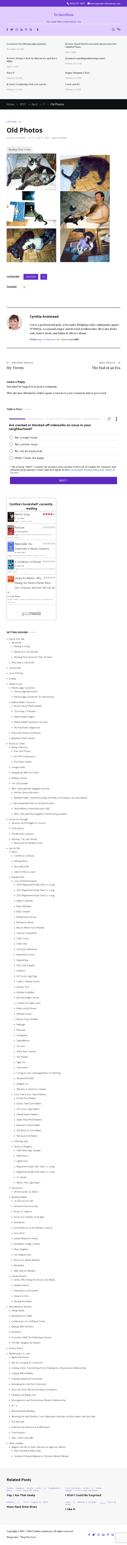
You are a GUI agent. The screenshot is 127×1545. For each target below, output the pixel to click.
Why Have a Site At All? (23, 662)
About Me (16, 642)
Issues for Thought (18, 819)
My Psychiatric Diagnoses (27, 727)
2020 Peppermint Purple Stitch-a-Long (36, 884)
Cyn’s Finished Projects (25, 881)
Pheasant (21, 1030)
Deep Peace (22, 1155)
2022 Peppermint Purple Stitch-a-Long (36, 895)
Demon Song (22, 514)
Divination (16, 1332)
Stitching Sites (21, 1141)
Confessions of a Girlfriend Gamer (28, 1321)
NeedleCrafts (18, 877)
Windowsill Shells (25, 1078)
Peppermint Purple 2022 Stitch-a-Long (36, 1172)
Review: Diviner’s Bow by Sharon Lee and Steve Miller (32, 60)
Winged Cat (22, 1083)
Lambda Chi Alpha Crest (29, 1003)
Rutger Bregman (15, 597)
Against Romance (20, 1357)
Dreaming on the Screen (26, 1290)
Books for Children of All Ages (29, 1217)
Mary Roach (21, 553)
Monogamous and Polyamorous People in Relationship (39, 1400)
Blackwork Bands (25, 922)
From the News (73, 1488)
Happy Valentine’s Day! (77, 72)
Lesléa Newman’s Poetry (26, 1238)
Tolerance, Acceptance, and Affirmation (31, 1427)
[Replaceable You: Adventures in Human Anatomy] (11, 550)
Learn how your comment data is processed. (80, 393)
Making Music (21, 861)
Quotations (17, 1188)
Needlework (54, 1488)
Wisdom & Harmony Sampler (31, 1089)
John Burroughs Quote (28, 997)
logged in (27, 386)
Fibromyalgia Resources (26, 691)
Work (9, 1490)
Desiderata (19, 1222)
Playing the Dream (23, 1301)
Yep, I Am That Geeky (21, 1495)
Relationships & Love (19, 1353)
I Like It (70, 1509)
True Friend (22, 1067)
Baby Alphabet (24, 906)
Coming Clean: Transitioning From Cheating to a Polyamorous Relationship (49, 1368)
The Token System (23, 762)
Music (15, 852)
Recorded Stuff (21, 866)
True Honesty (18, 1432)
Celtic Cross (23, 938)
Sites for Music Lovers (25, 871)
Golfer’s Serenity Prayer (28, 981)
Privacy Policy (16, 1348)
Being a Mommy (20, 747)
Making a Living (22, 646)
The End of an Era (106, 365)
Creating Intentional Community (27, 1378)
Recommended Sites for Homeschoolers (34, 803)
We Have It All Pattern (27, 1136)
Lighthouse (22, 1161)
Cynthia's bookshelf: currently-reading (31, 506)
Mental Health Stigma (24, 716)
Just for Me (14, 848)
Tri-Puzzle (21, 1177)
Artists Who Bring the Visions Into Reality (34, 1280)
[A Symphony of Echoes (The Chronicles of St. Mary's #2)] (11, 568)
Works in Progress (23, 1146)
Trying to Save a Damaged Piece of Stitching (39, 1073)
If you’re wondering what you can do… (27, 84)
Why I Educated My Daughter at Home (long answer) (40, 814)
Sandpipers (22, 1035)
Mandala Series (24, 1014)
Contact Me (15, 668)
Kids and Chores (22, 751)
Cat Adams (20, 518)
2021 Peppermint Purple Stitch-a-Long (35, 890)
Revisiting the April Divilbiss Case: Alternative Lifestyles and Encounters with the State (53, 1416)
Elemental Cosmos (26, 954)
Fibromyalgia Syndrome (23, 687)
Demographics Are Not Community (29, 1384)
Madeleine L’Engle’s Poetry (27, 1244)
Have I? (11, 72)
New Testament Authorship (27, 1450)
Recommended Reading (23, 1411)
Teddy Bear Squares (26, 1051)
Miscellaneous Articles (20, 1306)
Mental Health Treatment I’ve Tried (30, 722)
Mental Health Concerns (23, 702)
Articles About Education (26, 792)
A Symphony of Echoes (28, 562)
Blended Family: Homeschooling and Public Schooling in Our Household (50, 797)
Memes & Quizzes (87, 1502)
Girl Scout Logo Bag (27, 976)
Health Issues (16, 684)
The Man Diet (18, 1421)
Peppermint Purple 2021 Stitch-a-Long (35, 1166)
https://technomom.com (49, 339)
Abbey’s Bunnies (25, 901)
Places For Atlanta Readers (27, 1260)
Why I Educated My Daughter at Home (30, 788)
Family (10, 1488)
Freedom (21, 970)
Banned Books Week (22, 1316)
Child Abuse (18, 828)
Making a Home (19, 778)
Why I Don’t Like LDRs (22, 1438)
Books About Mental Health (28, 706)
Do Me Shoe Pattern (26, 1098)
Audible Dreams (21, 1285)
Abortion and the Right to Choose (28, 823)
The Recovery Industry (23, 833)
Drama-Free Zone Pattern (29, 1103)
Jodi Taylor (20, 566)
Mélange (21, 1024)
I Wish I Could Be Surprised (83, 1495)
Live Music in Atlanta (24, 855)
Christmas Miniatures (27, 949)
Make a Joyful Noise (26, 1008)
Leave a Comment (59, 138)
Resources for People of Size (28, 843)
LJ (20, 121)
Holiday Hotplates (25, 992)
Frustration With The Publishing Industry (31, 1337)
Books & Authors (23, 1211)
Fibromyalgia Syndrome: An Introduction (34, 697)
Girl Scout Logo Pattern (28, 1109)
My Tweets (20, 365)
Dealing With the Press (23, 1326)
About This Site (16, 639)
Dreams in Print (21, 1296)
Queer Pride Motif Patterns (29, 1119)
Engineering (22, 960)
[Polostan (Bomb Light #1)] (11, 534)
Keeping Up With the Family (25, 772)
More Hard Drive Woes (22, 1506)
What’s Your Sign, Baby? (28, 1182)
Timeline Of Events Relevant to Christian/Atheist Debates (41, 1456)
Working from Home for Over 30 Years (33, 657)
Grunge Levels (18, 767)
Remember (19, 1265)
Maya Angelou (21, 1249)
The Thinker (22, 1057)
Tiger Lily (21, 1062)
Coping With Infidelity (22, 1373)
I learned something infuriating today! (85, 58)
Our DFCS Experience (24, 756)
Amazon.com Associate (26, 1206)
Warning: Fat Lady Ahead (24, 839)
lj (24, 287)
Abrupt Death (18, 1310)
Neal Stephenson (22, 532)
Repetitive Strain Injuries (23, 738)
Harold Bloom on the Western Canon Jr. (33, 1227)
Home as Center (17, 743)
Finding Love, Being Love (24, 1395)
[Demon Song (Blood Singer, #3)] (11, 521)
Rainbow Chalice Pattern (28, 1125)
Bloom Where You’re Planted (30, 927)
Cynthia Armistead (16, 138)
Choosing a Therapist (25, 711)
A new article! (72, 84)
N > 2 (14, 1405)
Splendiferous (23, 1040)
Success (21, 1046)
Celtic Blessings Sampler (29, 1150)
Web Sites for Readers (25, 1270)
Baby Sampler (23, 911)
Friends (12, 678)
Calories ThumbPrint (26, 933)
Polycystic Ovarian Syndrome (26, 732)
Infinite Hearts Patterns (27, 1114)
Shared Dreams (19, 1276)
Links (38, 1488)
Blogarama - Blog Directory (21, 1537)
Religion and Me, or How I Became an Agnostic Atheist (38, 1447)
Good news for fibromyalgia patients (26, 43)
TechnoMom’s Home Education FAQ (32, 808)
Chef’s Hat (22, 944)
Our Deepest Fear (22, 1254)
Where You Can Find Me (26, 651)
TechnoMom (64, 14)
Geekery (20, 1488)
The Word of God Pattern (29, 1130)
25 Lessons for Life (23, 1201)
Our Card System (20, 783)
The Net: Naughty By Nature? (26, 1342)
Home (30, 1488)
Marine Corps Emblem (27, 1019)
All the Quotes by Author (26, 1191)
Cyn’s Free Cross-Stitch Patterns (30, 1094)
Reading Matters (19, 1197)
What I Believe (16, 1443)
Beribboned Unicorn (27, 917)
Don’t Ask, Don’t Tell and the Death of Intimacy (34, 1389)
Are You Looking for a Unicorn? (27, 1362)
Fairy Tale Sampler (26, 965)
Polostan (19, 527)
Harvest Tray (23, 987)
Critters (11, 121)
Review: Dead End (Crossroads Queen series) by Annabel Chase (91, 45)
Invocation (19, 1233)
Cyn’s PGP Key (16, 673)
